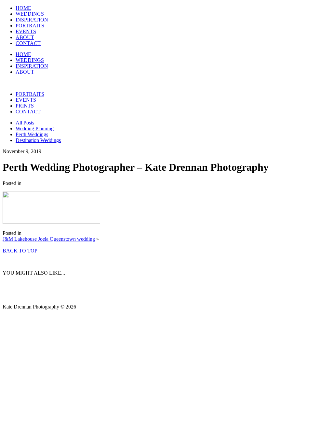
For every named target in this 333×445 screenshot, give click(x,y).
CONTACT (28, 43)
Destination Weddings (38, 140)
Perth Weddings (32, 134)
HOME (23, 8)
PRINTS (25, 105)
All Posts (25, 122)
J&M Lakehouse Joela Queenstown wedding (49, 239)
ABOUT (25, 37)
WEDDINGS (30, 14)
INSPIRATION (32, 19)
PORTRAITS (30, 25)
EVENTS (26, 31)
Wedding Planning (35, 128)
